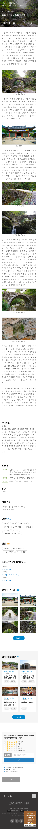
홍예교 (14, 524)
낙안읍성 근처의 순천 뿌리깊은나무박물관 (27, 677)
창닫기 (34, 825)
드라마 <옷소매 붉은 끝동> (12, 534)
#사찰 (13, 682)
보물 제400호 (17, 527)
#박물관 (31, 682)
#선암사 (6, 548)
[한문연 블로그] (21, 822)
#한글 (24, 682)
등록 (19, 760)
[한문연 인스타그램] (12, 822)
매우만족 (20, 742)
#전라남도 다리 (17, 548)
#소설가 (13, 708)
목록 (11, 779)
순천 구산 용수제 (27, 702)
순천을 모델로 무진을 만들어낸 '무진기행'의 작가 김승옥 (10, 703)
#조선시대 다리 (8, 552)
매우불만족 (21, 750)
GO (34, 796)
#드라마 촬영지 (21, 552)
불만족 (20, 748)
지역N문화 (5, 4)
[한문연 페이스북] (17, 822)
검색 (31, 4)
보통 (19, 746)
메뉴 (35, 4)
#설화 (6, 682)
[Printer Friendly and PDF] (14, 24)
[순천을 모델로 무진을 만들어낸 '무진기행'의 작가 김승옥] (10, 691)
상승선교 (6, 527)
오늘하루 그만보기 (28, 825)
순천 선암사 (23, 524)
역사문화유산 (16, 4)
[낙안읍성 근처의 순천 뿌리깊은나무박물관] (28, 665)
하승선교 (28, 527)
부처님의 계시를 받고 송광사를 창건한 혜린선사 (10, 677)
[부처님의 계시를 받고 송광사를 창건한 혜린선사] (10, 665)
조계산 (6, 524)
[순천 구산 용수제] (28, 691)
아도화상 (15, 530)
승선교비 (6, 530)
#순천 (24, 708)
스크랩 (4, 23)
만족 (19, 744)
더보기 (18, 638)
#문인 (6, 708)
